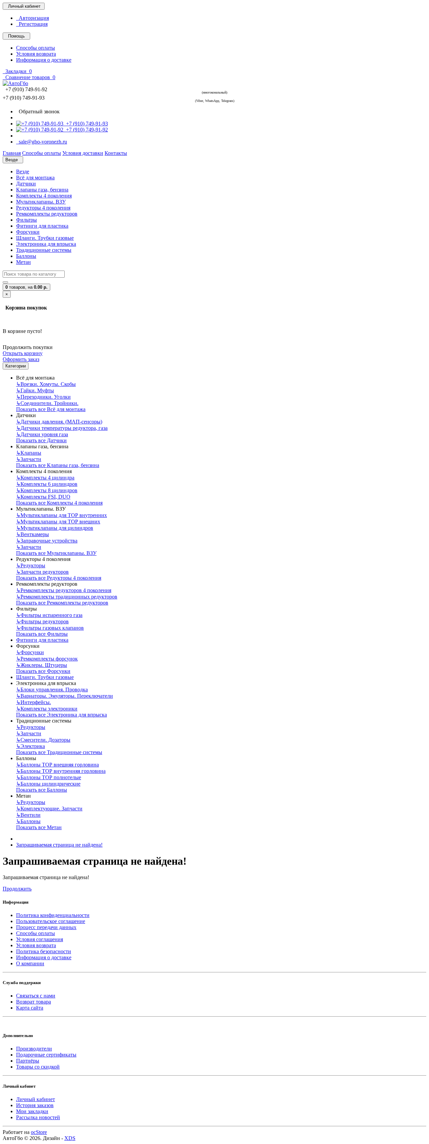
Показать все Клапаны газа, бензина (57, 465)
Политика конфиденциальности (52, 915)
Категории (15, 365)
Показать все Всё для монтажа (50, 409)
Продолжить (17, 889)
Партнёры (27, 1061)
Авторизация (32, 18)
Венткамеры (32, 534)
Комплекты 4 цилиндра (45, 477)
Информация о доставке (43, 60)
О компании (30, 963)
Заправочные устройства (46, 541)
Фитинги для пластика (42, 226)
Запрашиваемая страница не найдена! (59, 845)
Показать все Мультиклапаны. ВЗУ (56, 553)
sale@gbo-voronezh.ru (41, 142)
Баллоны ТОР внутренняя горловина (61, 771)
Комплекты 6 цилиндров (46, 484)
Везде (22, 171)
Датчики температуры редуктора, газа (62, 428)
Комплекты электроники (46, 708)
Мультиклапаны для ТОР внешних (58, 521)
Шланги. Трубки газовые (45, 238)
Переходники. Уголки (43, 397)
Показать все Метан (39, 827)
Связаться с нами (35, 995)
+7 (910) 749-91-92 (85, 129)
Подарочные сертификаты (46, 1054)
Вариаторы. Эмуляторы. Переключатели (64, 696)
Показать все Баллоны (41, 790)
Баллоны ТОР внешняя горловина (57, 764)
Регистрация (32, 24)
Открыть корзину (23, 353)
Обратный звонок (38, 111)
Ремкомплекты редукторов (46, 214)
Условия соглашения (39, 939)
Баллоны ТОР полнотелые (48, 777)
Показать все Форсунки (43, 671)
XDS (69, 1138)
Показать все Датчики (41, 440)
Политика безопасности (43, 951)
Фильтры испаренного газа (49, 615)
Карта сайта (29, 1008)
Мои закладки (32, 1111)
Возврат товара (33, 1002)
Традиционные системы (43, 250)
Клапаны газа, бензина (42, 189)
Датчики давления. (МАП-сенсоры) (59, 421)
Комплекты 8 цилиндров (46, 490)
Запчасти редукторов (42, 572)
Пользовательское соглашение (50, 921)
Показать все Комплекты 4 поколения (59, 503)
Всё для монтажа (35, 177)
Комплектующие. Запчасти (49, 808)
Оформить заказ (21, 359)
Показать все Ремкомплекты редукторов (62, 603)
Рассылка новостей (38, 1117)
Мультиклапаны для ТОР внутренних (61, 515)
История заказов (35, 1105)
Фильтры (26, 220)
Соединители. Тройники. (47, 403)
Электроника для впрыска (46, 244)
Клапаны (28, 453)
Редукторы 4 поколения (43, 208)
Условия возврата (36, 54)
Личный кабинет (35, 1099)
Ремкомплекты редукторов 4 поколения (63, 590)
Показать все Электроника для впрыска (61, 715)
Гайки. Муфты (35, 390)
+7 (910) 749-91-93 (85, 123)
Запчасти (28, 459)
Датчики (26, 183)
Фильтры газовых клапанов (50, 628)
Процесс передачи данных (46, 927)
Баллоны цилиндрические (48, 784)
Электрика (30, 746)
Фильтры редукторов (42, 621)
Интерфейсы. (33, 702)
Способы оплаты (35, 48)
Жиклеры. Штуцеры (41, 665)
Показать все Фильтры (42, 634)
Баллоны (26, 256)
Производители (34, 1048)
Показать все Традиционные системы (59, 752)
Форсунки (28, 232)
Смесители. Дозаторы (43, 740)
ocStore (39, 1132)
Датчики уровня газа (42, 434)
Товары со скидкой (38, 1067)
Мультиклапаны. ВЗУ (41, 202)
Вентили (28, 815)
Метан (23, 262)
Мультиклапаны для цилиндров (54, 528)
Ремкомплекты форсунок (47, 659)
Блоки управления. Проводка (52, 689)
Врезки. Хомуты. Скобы (46, 384)
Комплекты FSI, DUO (43, 497)
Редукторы (30, 565)
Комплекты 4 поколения (44, 195)
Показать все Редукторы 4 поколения (58, 578)
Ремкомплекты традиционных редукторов (66, 596)
